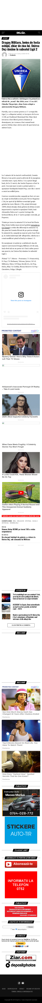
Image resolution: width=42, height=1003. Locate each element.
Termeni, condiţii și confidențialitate (22, 992)
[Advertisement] (21, 15)
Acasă (3, 989)
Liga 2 (35, 521)
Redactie (13, 55)
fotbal (28, 521)
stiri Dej (6, 523)
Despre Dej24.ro (12, 989)
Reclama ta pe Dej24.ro (33, 989)
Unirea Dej (14, 523)
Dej (15, 521)
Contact (21, 989)
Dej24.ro (21, 521)
